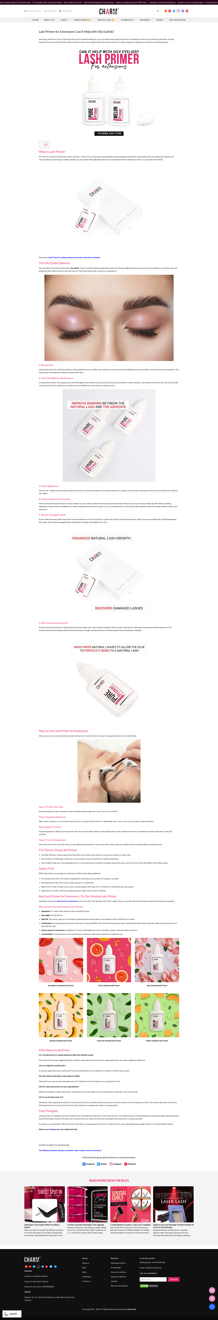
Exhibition (127, 20)
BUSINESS (144, 20)
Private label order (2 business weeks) (47, 2)
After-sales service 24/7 (73, 2)
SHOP (64, 20)
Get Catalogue (177, 20)
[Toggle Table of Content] (44, 144)
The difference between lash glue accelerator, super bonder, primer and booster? (70, 1150)
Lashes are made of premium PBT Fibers (131, 2)
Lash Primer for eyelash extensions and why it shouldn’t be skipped (74, 257)
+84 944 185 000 (158, 1262)
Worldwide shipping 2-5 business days (99, 2)
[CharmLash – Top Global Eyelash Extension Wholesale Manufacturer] (108, 11)
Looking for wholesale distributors (162, 2)
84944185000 (48, 1287)
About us (49, 20)
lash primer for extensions (67, 901)
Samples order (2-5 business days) (18, 2)
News (159, 20)
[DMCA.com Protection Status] (149, 1286)
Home (35, 20)
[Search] (158, 11)
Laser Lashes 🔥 (82, 20)
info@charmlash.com (153, 1268)
